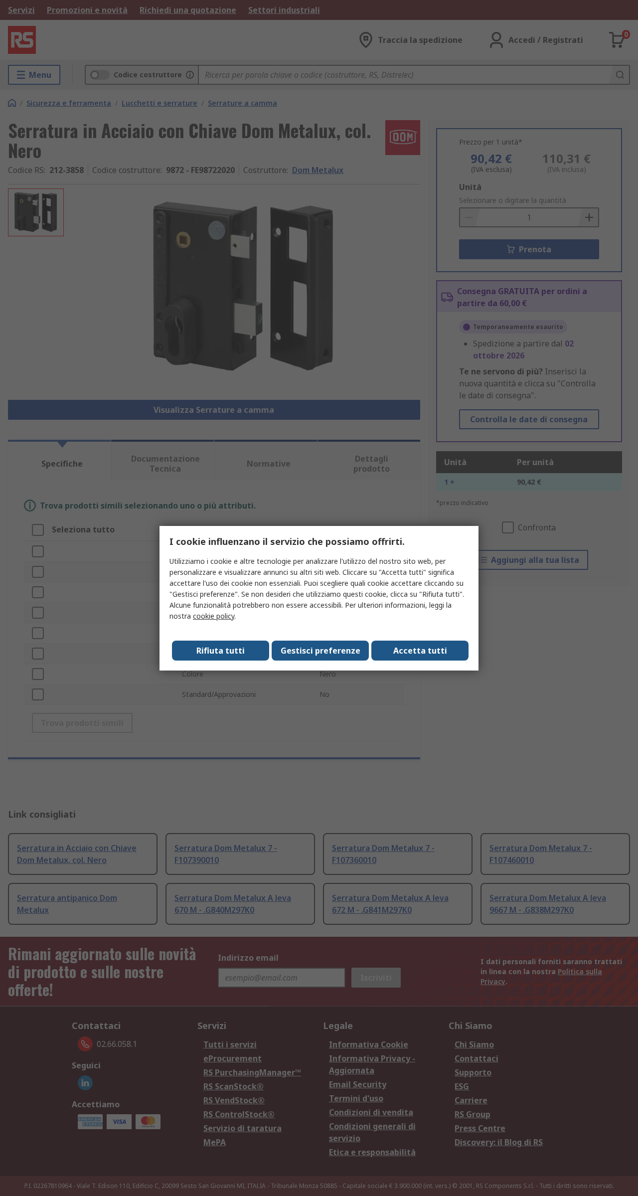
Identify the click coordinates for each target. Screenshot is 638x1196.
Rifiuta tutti (220, 650)
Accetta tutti (420, 650)
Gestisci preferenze (320, 650)
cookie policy (213, 616)
